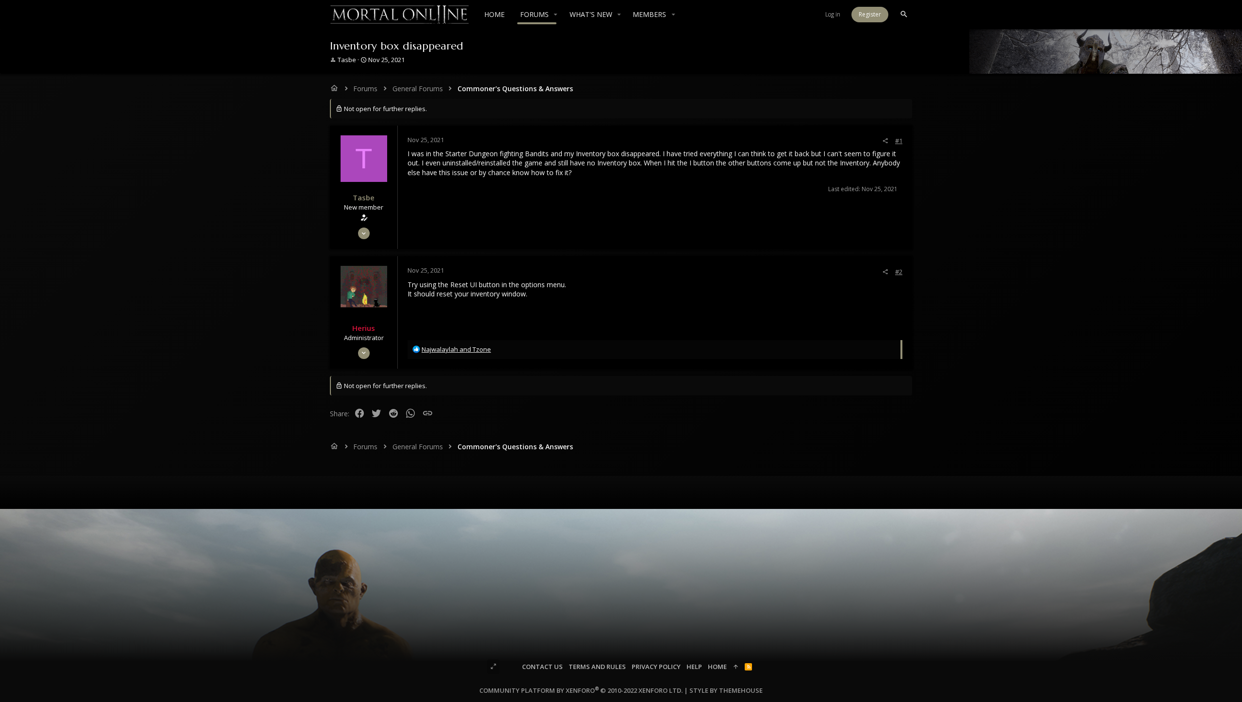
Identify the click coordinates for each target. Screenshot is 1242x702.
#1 (898, 140)
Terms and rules (597, 666)
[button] (556, 14)
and (456, 349)
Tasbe (347, 59)
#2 (898, 271)
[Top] (736, 666)
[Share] (885, 141)
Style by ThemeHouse (726, 690)
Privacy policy (656, 666)
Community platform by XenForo (581, 690)
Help (694, 666)
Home (717, 666)
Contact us (542, 666)
